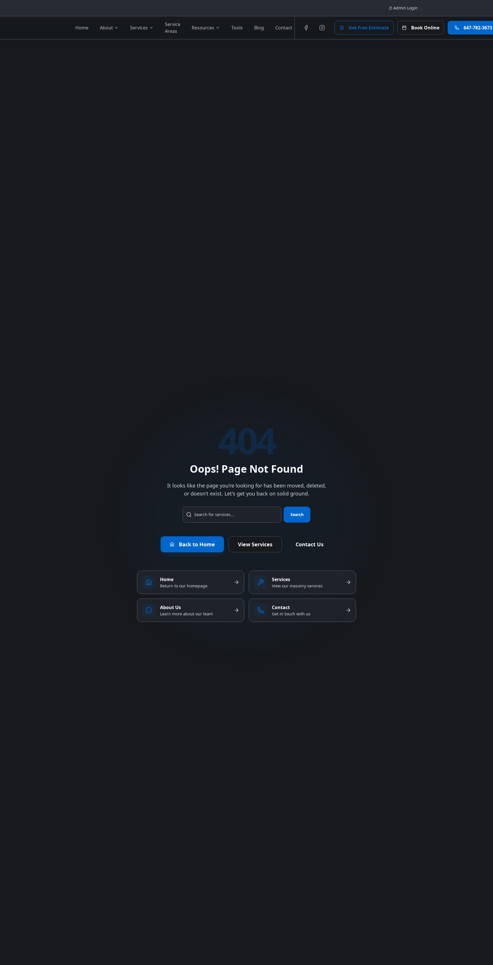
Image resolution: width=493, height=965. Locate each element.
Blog (259, 28)
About (106, 28)
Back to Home (197, 544)
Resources (203, 28)
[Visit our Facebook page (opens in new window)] (306, 28)
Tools (237, 28)
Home (81, 28)
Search (297, 514)
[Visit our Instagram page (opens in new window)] (322, 28)
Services (139, 28)
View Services (255, 544)
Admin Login (405, 8)
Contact (283, 28)
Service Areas (172, 27)
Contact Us (310, 544)
